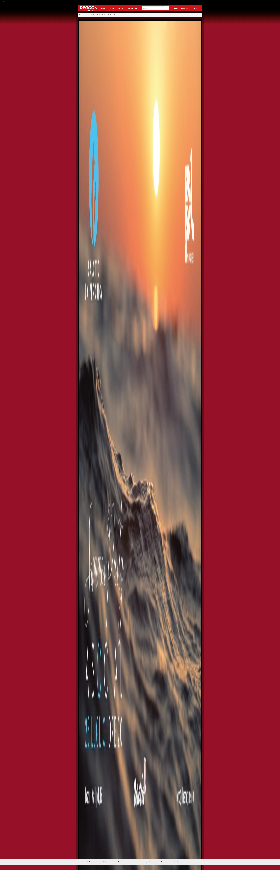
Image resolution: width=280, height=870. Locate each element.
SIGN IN (196, 8)
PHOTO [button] (121, 8)
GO (166, 8)
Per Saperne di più (180, 862)
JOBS (176, 8)
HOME (103, 8)
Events (88, 15)
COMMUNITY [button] (185, 8)
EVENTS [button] (111, 8)
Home (81, 15)
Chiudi (191, 862)
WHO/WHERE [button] (132, 8)
